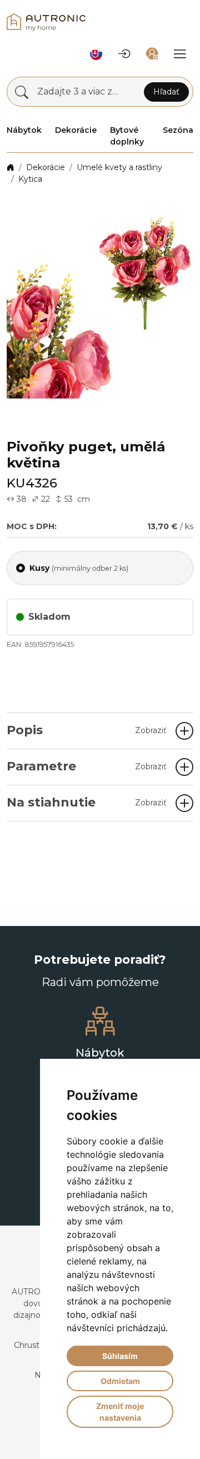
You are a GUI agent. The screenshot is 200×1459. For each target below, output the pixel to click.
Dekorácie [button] (76, 130)
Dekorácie (45, 167)
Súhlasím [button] (120, 1356)
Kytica (30, 179)
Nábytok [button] (24, 130)
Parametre (87, 766)
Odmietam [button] (120, 1381)
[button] (96, 54)
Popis (87, 730)
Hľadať (166, 92)
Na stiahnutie (87, 802)
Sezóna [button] (178, 130)
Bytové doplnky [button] (127, 136)
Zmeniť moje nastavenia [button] (120, 1411)
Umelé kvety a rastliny (119, 167)
